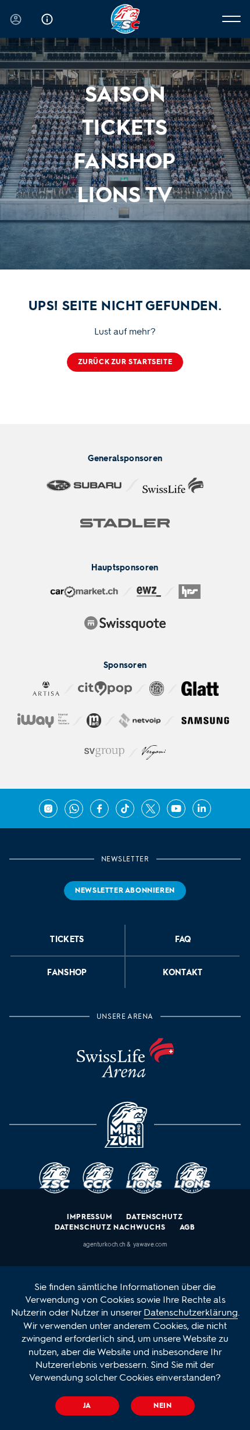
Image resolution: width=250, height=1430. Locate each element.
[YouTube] (176, 808)
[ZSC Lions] (125, 19)
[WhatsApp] (74, 808)
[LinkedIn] (201, 808)
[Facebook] (99, 808)
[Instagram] (48, 808)
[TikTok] (125, 808)
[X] (150, 808)
